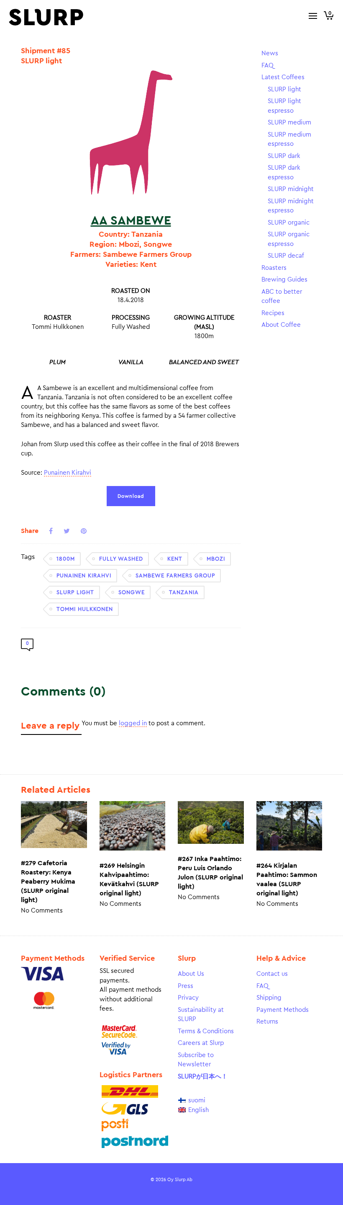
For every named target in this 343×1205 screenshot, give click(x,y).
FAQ (267, 65)
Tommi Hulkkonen (84, 609)
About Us (191, 974)
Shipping (269, 998)
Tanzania (184, 592)
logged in (133, 723)
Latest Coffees (283, 77)
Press (185, 986)
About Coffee (281, 325)
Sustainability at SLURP (201, 1015)
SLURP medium (289, 122)
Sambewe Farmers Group (175, 575)
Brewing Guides (284, 280)
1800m (65, 558)
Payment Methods (282, 1010)
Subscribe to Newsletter (196, 1060)
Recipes (272, 313)
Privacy (188, 998)
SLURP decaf (286, 256)
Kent (174, 558)
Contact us (272, 974)
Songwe (131, 592)
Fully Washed (121, 558)
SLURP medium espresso (289, 139)
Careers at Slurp (201, 1043)
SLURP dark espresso (284, 173)
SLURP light (75, 592)
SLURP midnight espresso (291, 206)
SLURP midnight (291, 189)
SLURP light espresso (284, 106)
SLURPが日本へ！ (203, 1076)
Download (131, 496)
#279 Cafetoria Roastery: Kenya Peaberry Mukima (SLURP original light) (48, 881)
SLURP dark (284, 156)
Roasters (274, 268)
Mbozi (216, 558)
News (269, 53)
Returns (267, 1022)
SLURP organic (289, 223)
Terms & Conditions (206, 1031)
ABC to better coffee (281, 297)
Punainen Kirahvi (67, 473)
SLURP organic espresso (289, 239)
